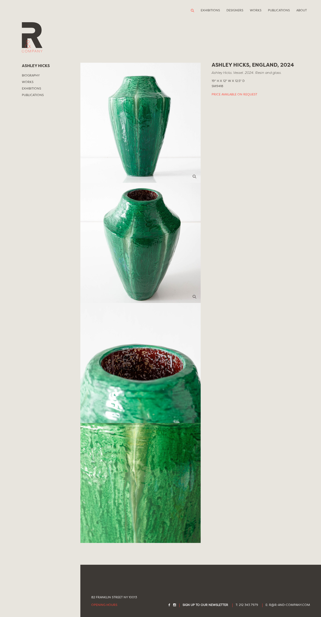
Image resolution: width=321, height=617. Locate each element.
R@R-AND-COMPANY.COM (289, 605)
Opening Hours (104, 605)
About (301, 10)
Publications (279, 10)
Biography (31, 75)
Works (255, 10)
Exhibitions (210, 10)
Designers (234, 10)
